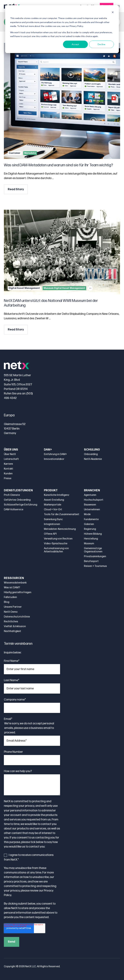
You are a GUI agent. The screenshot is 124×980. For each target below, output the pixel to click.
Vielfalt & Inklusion (15, 626)
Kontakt (8, 468)
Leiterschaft (11, 459)
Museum (89, 543)
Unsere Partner (13, 606)
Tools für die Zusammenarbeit (61, 514)
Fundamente (91, 519)
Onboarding (91, 454)
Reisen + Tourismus (95, 566)
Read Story (16, 189)
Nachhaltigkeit (12, 631)
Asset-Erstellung (54, 499)
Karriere (8, 464)
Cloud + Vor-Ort (53, 509)
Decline (101, 44)
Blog (6, 602)
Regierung (90, 529)
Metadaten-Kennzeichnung (60, 529)
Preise (7, 478)
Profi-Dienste (12, 495)
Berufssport (91, 561)
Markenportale (52, 504)
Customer (15, 153)
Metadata (30, 153)
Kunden (8, 473)
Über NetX (10, 454)
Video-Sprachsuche (55, 543)
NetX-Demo (11, 611)
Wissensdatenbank (15, 582)
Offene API (50, 533)
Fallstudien (10, 597)
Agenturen (90, 495)
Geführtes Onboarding (17, 499)
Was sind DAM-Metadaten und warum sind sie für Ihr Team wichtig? (58, 165)
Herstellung (91, 538)
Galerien (89, 524)
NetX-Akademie (93, 459)
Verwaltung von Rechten (58, 538)
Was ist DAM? (12, 587)
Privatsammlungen (95, 556)
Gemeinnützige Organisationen (93, 550)
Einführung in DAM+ (55, 454)
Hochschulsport (93, 499)
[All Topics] (90, 288)
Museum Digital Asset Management (64, 288)
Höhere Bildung (93, 533)
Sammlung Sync (53, 519)
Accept (75, 44)
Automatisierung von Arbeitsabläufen (56, 550)
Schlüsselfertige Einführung (20, 504)
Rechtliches (11, 621)
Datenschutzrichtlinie (17, 616)
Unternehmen (92, 509)
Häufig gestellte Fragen (17, 592)
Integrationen (52, 524)
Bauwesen (90, 504)
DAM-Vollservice (13, 509)
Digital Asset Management (24, 288)
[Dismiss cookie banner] (113, 12)
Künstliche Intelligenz (56, 495)
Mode (87, 514)
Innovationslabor (54, 459)
